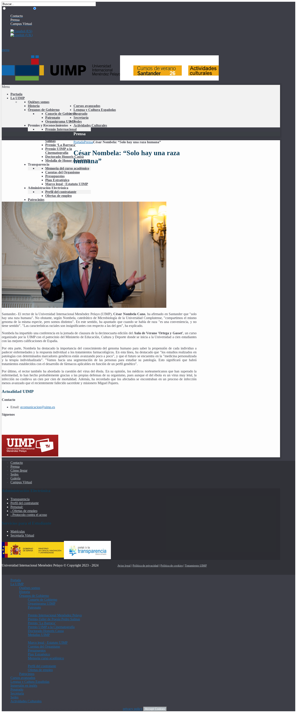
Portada (78, 142)
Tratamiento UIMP (196, 565)
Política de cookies (171, 565)
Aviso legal (124, 565)
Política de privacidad (146, 565)
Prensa (88, 142)
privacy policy (132, 709)
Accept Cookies (155, 709)
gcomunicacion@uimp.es (37, 407)
